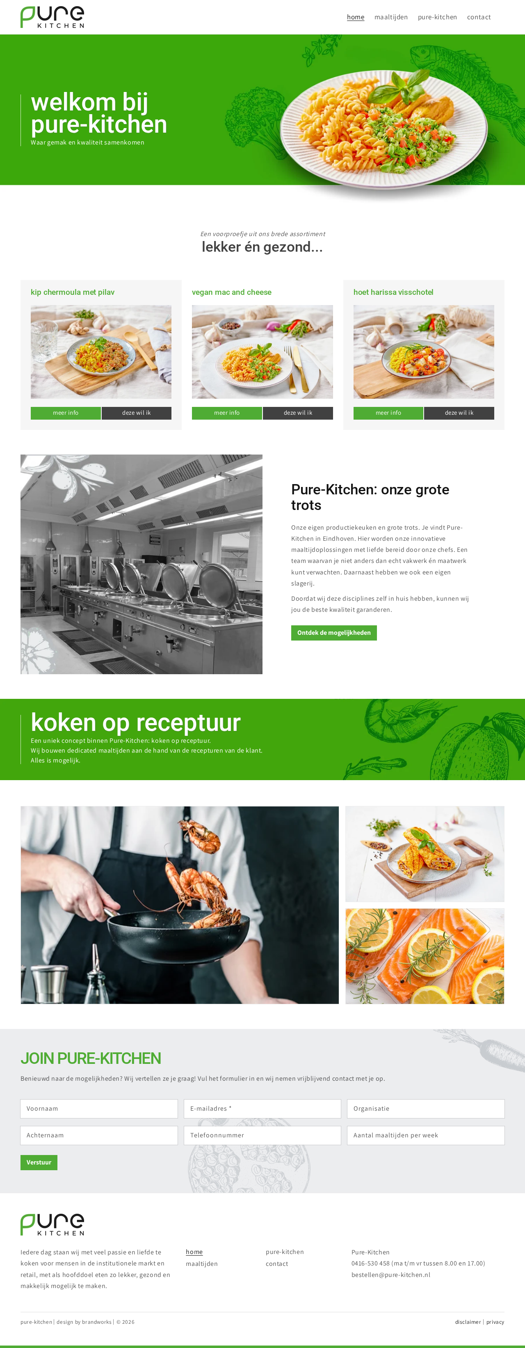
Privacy (495, 1321)
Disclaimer (468, 1321)
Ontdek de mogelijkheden (334, 632)
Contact (277, 1263)
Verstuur (39, 1162)
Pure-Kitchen (285, 1251)
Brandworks (97, 1321)
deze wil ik (136, 412)
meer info (66, 412)
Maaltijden (202, 1263)
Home (194, 1251)
